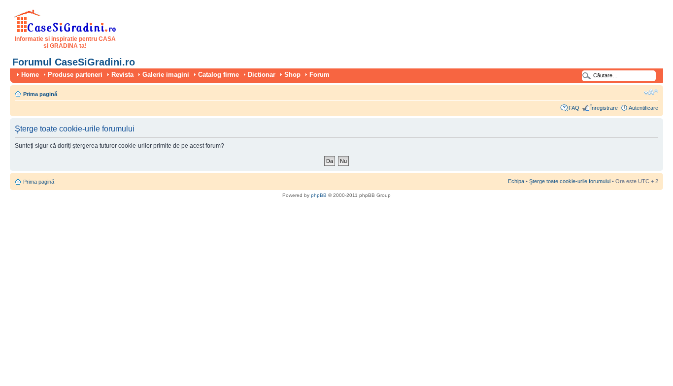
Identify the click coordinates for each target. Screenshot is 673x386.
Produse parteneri (75, 74)
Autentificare (643, 108)
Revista (122, 74)
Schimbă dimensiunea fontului (651, 92)
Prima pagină (40, 94)
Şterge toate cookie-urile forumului (569, 181)
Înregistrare (604, 108)
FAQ (574, 108)
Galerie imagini (165, 74)
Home (30, 74)
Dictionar (261, 74)
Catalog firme (218, 74)
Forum (319, 74)
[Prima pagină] (65, 30)
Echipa (516, 181)
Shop (292, 74)
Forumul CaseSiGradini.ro (73, 62)
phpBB (319, 195)
